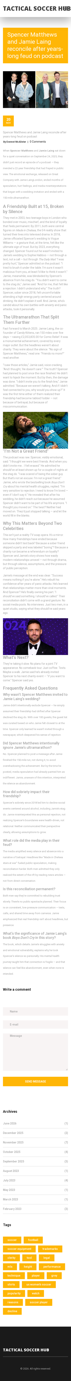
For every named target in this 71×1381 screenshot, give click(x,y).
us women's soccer (38, 1284)
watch (35, 1293)
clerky (11, 1257)
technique (13, 1275)
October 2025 (35, 1152)
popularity (14, 1293)
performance (52, 1266)
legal (46, 1257)
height (28, 1266)
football (33, 1240)
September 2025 (35, 1161)
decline (12, 1311)
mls (9, 1266)
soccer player (39, 1302)
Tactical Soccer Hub (37, 8)
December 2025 (35, 1133)
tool (29, 1257)
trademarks (50, 1248)
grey (54, 1275)
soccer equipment (19, 1248)
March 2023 (35, 1199)
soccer (12, 1240)
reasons (12, 1302)
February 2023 (35, 1208)
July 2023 (35, 1180)
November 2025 (35, 1142)
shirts (11, 1284)
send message (35, 1081)
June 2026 (35, 1123)
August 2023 (35, 1170)
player (36, 1275)
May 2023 (35, 1189)
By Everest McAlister (14, 141)
